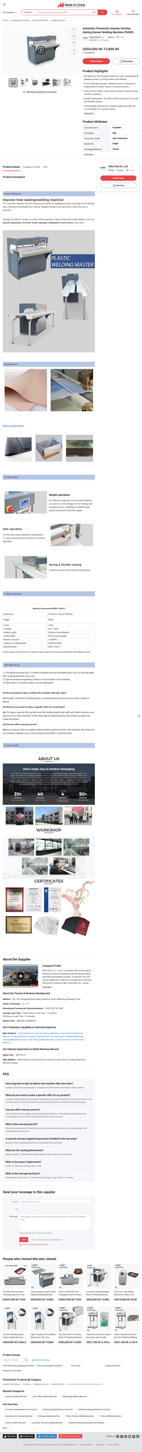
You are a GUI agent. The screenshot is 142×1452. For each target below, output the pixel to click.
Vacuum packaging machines (49, 1365)
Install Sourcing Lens (72, 1436)
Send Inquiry (96, 61)
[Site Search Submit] (102, 12)
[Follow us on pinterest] (133, 1436)
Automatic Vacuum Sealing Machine (47, 1422)
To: (17, 1209)
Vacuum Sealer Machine (15, 1422)
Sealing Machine (58, 20)
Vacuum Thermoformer (38, 1036)
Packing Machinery (40, 20)
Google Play (26, 1436)
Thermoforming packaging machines (18, 1365)
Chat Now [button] (128, 61)
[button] (4, 4)
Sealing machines (112, 1365)
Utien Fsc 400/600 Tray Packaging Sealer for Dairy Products (70, 1294)
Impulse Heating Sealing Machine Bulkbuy (86, 1422)
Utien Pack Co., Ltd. (97, 37)
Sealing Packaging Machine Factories (94, 1409)
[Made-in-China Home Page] (71, 4)
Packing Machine (26, 1033)
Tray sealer (75, 1365)
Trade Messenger (46, 1436)
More (5, 1427)
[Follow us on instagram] (125, 1436)
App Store (10, 1436)
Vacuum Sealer (57, 1036)
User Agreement (86, 1444)
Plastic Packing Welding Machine (80, 1416)
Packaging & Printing (20, 20)
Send (24, 1239)
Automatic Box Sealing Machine (18, 1416)
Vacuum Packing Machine (47, 1033)
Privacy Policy (113, 1444)
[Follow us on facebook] (117, 1436)
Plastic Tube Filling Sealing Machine (37, 1039)
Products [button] (28, 12)
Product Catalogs (42, 1360)
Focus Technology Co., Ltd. (51, 1444)
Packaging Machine (74, 1036)
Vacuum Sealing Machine (16, 1396)
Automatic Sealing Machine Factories (21, 1409)
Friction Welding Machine (110, 1416)
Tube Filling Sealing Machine (44, 1396)
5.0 (112, 170)
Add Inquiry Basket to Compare (41, 91)
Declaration (100, 1444)
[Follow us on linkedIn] (137, 1436)
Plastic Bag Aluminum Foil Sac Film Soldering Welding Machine (125, 1337)
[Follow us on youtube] (129, 1436)
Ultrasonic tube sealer (12, 1370)
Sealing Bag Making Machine (74, 1396)
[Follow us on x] (121, 1436)
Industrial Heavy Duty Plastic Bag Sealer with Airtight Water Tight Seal (98, 1337)
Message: (14, 1216)
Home (5, 20)
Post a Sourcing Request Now (33, 1244)
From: (15, 1201)
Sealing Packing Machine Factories (58, 1409)
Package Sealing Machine (49, 1416)
